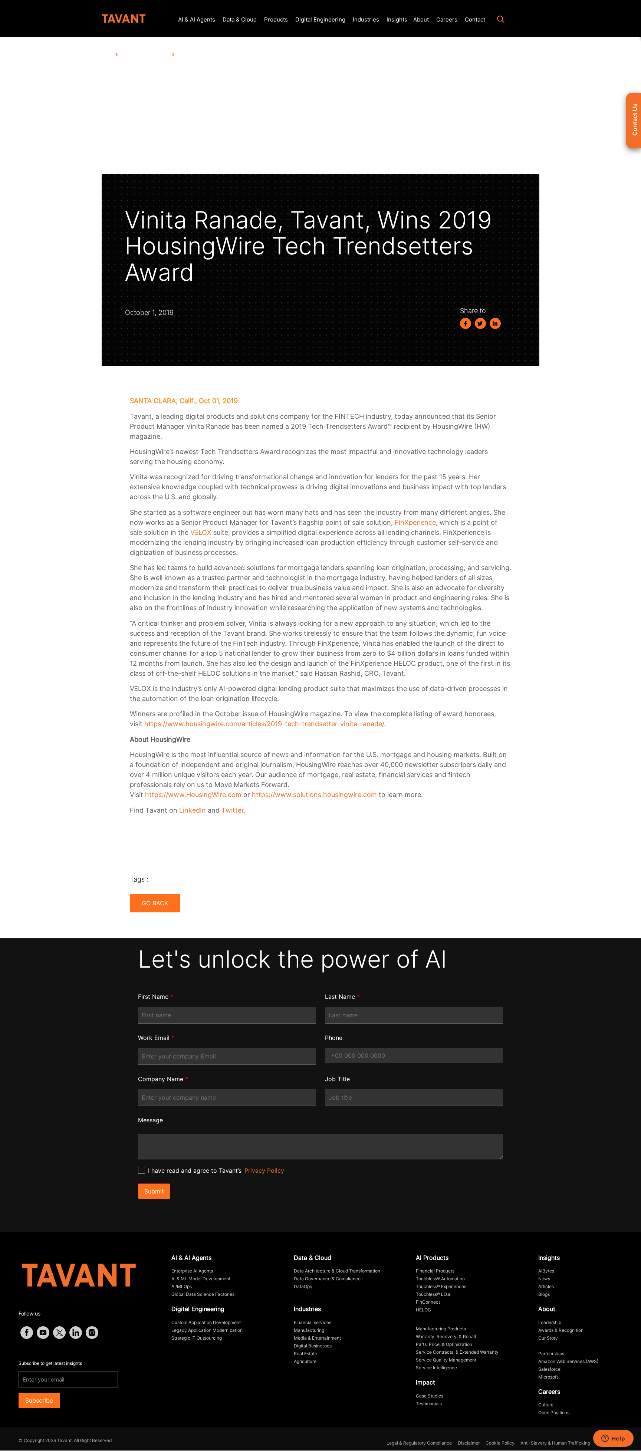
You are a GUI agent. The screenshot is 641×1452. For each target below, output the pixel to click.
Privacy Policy (264, 1170)
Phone (333, 1038)
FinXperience (415, 522)
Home (107, 54)
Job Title (337, 1079)
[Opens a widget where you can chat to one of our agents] (613, 1439)
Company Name (163, 1079)
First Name (155, 997)
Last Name (342, 997)
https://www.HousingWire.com (193, 795)
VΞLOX (200, 532)
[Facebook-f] (465, 323)
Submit (154, 1191)
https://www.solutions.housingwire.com (314, 795)
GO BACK (155, 903)
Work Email (156, 1038)
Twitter (232, 810)
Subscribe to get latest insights (51, 1363)
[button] (497, 20)
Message (150, 1120)
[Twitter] (480, 323)
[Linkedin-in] (495, 323)
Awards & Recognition (145, 54)
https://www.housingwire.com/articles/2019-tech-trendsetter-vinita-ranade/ (264, 724)
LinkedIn (192, 810)
